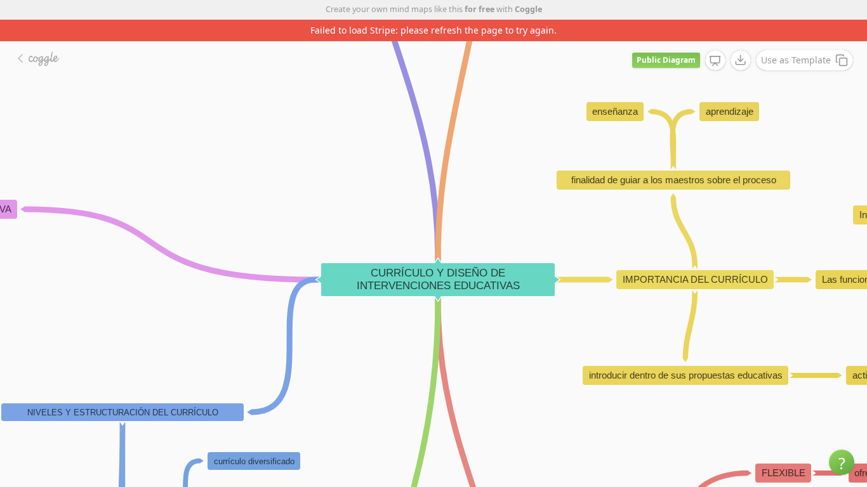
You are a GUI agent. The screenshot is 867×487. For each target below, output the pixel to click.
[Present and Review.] (715, 61)
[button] (841, 462)
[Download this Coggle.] (741, 60)
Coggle (528, 9)
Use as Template (796, 60)
